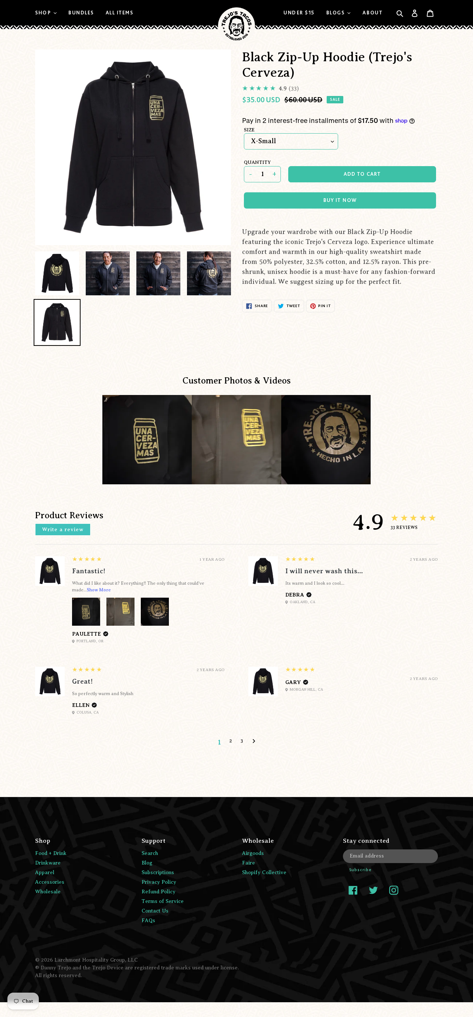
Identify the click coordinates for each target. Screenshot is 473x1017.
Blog (147, 863)
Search (150, 853)
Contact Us (155, 911)
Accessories (49, 882)
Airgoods (253, 853)
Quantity (257, 162)
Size (249, 130)
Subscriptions (158, 872)
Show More (99, 589)
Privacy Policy (159, 882)
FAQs (148, 920)
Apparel (44, 872)
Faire (248, 863)
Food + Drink (51, 853)
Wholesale (48, 891)
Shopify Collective (264, 872)
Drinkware (48, 863)
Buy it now (340, 200)
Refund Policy (159, 891)
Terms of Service (163, 901)
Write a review (63, 529)
